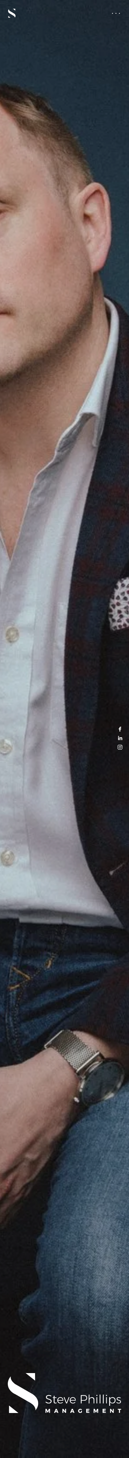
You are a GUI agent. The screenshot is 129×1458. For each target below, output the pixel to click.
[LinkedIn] (120, 738)
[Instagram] (120, 747)
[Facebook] (120, 729)
